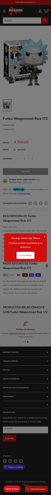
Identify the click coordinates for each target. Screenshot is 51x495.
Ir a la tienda (25, 255)
